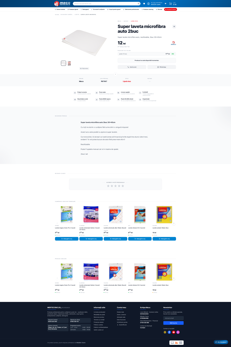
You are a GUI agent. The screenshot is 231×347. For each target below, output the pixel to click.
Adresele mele (121, 317)
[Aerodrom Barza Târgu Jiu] (165, 332)
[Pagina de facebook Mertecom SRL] (169, 332)
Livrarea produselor (99, 312)
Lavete (77, 14)
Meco (119, 21)
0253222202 (144, 314)
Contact (142, 327)
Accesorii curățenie (67, 14)
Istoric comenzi (121, 314)
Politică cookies (98, 324)
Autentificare (123, 324)
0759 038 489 (144, 322)
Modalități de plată (99, 314)
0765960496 (144, 318)
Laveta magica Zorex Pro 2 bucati (65, 228)
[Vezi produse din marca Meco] (173, 43)
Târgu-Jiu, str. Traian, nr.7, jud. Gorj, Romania (57, 328)
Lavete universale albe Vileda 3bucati (115, 228)
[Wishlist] (165, 3)
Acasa (57, 14)
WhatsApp (163, 67)
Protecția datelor (99, 322)
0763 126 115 (74, 321)
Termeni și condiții (99, 319)
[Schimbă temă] (144, 3)
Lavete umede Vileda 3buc (161, 228)
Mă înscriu (173, 323)
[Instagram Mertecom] (178, 332)
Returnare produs (99, 317)
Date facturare (121, 319)
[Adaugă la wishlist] (174, 26)
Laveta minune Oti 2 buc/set (136, 228)
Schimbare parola (122, 322)
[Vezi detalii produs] (115, 74)
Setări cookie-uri (98, 330)
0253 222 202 (52, 321)
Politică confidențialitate (101, 327)
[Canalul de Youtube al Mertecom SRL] (173, 332)
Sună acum (133, 67)
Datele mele (120, 312)
